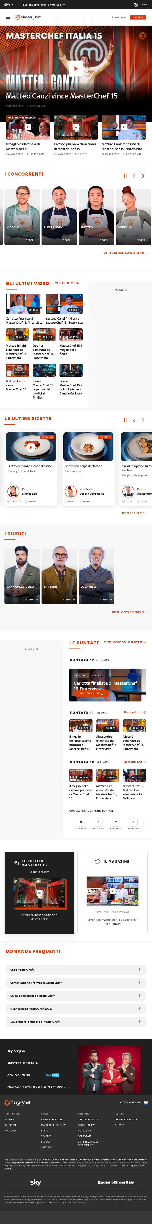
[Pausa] (125, 176)
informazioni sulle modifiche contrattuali (124, 1159)
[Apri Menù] (10, 17)
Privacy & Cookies (90, 1159)
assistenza (42, 1162)
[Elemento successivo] (143, 176)
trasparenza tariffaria (23, 1162)
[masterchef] (29, 17)
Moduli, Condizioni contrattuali (60, 1159)
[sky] (36, 1182)
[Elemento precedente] (134, 176)
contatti (55, 1162)
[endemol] (116, 1182)
